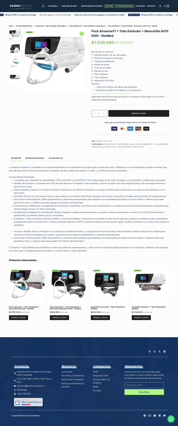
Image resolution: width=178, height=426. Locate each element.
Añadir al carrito (139, 113)
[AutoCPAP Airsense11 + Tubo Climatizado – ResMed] (150, 284)
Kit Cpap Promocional (124, 6)
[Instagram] (154, 351)
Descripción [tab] (16, 158)
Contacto (151, 6)
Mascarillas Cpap (69, 6)
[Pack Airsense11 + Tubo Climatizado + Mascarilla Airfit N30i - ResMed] (27, 284)
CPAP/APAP (109, 6)
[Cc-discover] (164, 415)
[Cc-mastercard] (149, 415)
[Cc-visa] (145, 415)
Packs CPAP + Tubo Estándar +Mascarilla (124, 147)
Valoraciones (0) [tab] (56, 158)
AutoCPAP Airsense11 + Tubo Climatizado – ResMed (149, 308)
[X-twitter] (159, 351)
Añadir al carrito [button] (18, 317)
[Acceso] (160, 6)
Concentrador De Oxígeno (92, 6)
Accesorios (140, 6)
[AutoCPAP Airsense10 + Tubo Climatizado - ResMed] (109, 284)
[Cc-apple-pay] (154, 415)
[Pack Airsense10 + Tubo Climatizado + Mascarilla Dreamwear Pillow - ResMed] (68, 284)
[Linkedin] (164, 351)
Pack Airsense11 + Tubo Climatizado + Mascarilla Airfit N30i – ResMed (24, 308)
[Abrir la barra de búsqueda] (43, 6)
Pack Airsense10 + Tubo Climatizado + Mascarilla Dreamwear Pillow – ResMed (65, 308)
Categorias (52, 6)
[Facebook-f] (149, 351)
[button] (171, 419)
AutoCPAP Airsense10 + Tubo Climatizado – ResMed (108, 308)
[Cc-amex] (159, 415)
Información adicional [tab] (34, 158)
